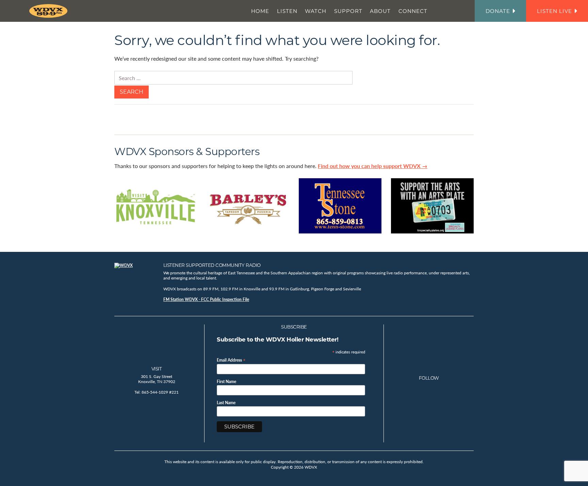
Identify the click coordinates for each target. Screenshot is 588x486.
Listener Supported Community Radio (212, 265)
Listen (287, 11)
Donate (498, 11)
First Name (226, 381)
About (380, 11)
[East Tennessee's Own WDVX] (49, 11)
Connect (412, 11)
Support (348, 11)
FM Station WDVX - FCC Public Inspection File (206, 299)
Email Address (231, 359)
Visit (156, 368)
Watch (315, 11)
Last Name (226, 403)
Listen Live (554, 11)
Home (260, 11)
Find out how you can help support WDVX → (372, 166)
